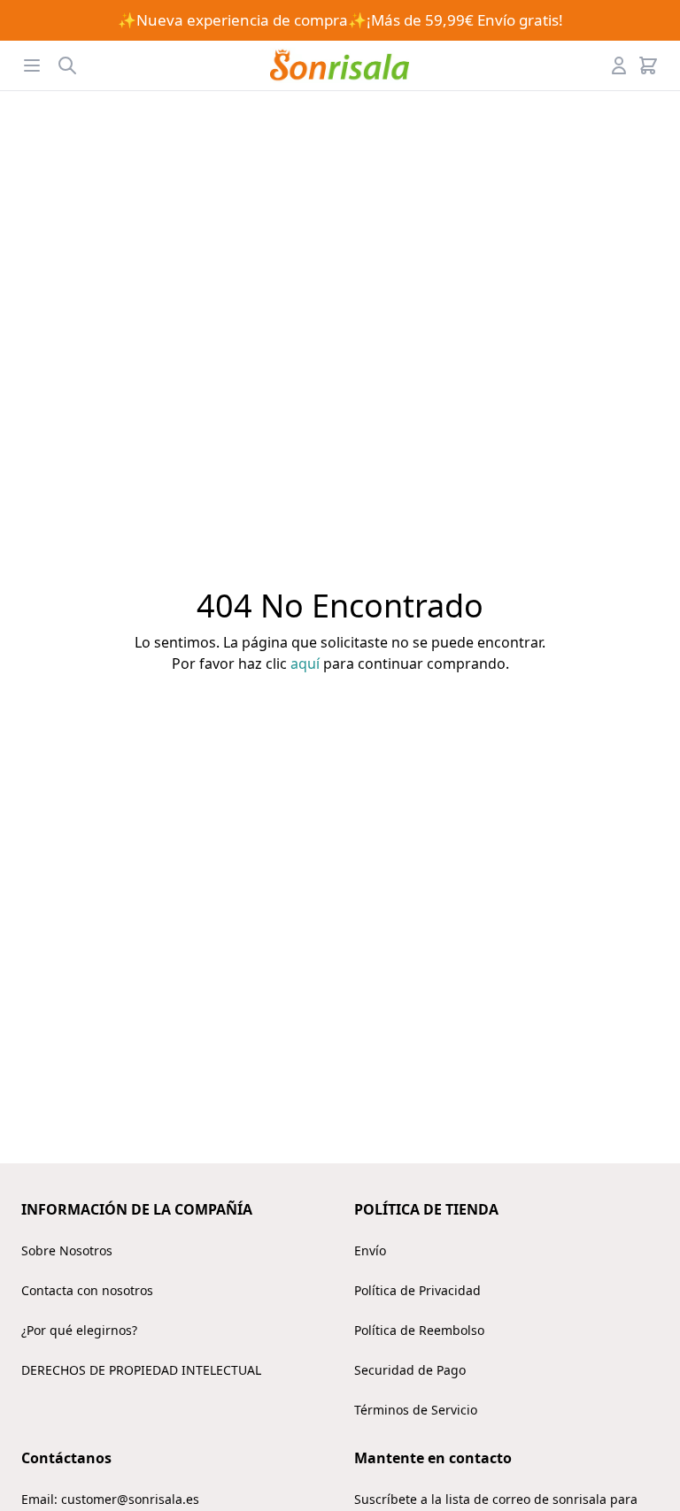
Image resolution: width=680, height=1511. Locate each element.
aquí (305, 663)
